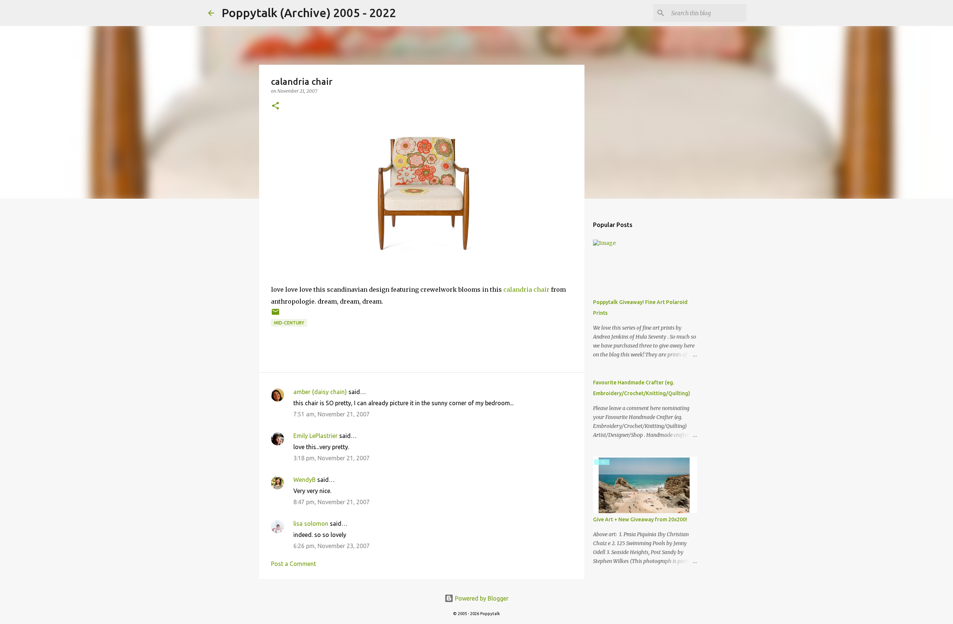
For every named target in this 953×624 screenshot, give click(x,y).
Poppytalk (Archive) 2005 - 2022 (308, 12)
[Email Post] (275, 314)
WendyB (304, 479)
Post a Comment (293, 563)
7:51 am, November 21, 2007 (331, 414)
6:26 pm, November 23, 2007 (331, 546)
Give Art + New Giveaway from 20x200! (640, 519)
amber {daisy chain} (320, 391)
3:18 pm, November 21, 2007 (331, 458)
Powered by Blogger (481, 598)
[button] (275, 106)
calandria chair (526, 289)
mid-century (289, 322)
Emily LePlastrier (315, 435)
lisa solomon (310, 523)
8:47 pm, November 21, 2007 (331, 502)
